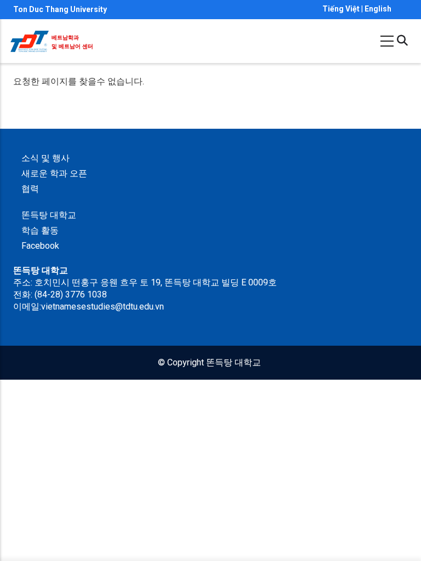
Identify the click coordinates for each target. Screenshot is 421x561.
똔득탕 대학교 (48, 215)
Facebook (40, 246)
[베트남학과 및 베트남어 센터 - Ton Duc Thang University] (29, 36)
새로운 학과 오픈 (54, 173)
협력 (30, 189)
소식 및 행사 (45, 158)
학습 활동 (40, 230)
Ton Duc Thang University (60, 9)
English (378, 8)
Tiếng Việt (341, 8)
